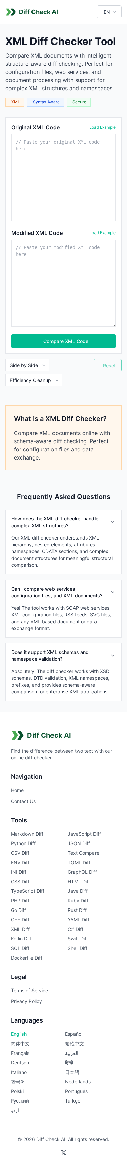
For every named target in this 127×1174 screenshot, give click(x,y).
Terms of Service (29, 990)
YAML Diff (78, 919)
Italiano (19, 1072)
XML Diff (20, 929)
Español (73, 1034)
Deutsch (20, 1062)
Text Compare (83, 853)
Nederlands (78, 1081)
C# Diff (75, 929)
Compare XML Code (65, 341)
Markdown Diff (27, 834)
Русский (20, 1101)
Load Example (102, 127)
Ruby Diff (78, 900)
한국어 (18, 1081)
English (19, 1034)
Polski (17, 1091)
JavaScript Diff (84, 834)
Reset (109, 365)
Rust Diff (77, 910)
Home (17, 790)
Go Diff (18, 910)
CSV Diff (20, 853)
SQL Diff (20, 948)
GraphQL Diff (82, 872)
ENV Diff (20, 862)
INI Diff (18, 872)
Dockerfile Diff (26, 958)
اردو (15, 1110)
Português (76, 1091)
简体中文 (20, 1043)
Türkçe (72, 1101)
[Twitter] (64, 1153)
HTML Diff (79, 881)
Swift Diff (78, 939)
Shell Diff (77, 948)
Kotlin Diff (21, 939)
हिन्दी (69, 1062)
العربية (71, 1053)
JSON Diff (79, 843)
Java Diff (78, 891)
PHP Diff (20, 900)
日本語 (72, 1072)
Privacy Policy (26, 1001)
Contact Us (23, 801)
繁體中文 (74, 1043)
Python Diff (23, 843)
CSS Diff (20, 881)
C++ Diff (20, 919)
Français (20, 1053)
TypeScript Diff (27, 891)
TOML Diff (79, 862)
